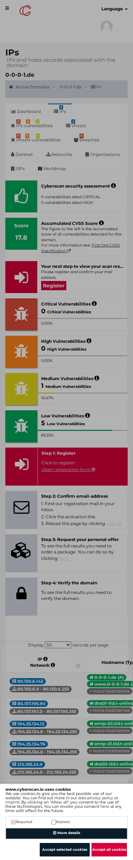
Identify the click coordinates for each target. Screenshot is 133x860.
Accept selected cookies (64, 849)
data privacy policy (95, 797)
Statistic (63, 822)
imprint (12, 802)
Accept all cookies (109, 849)
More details (68, 833)
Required (24, 822)
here (104, 806)
